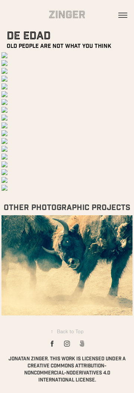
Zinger (67, 15)
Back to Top (67, 332)
